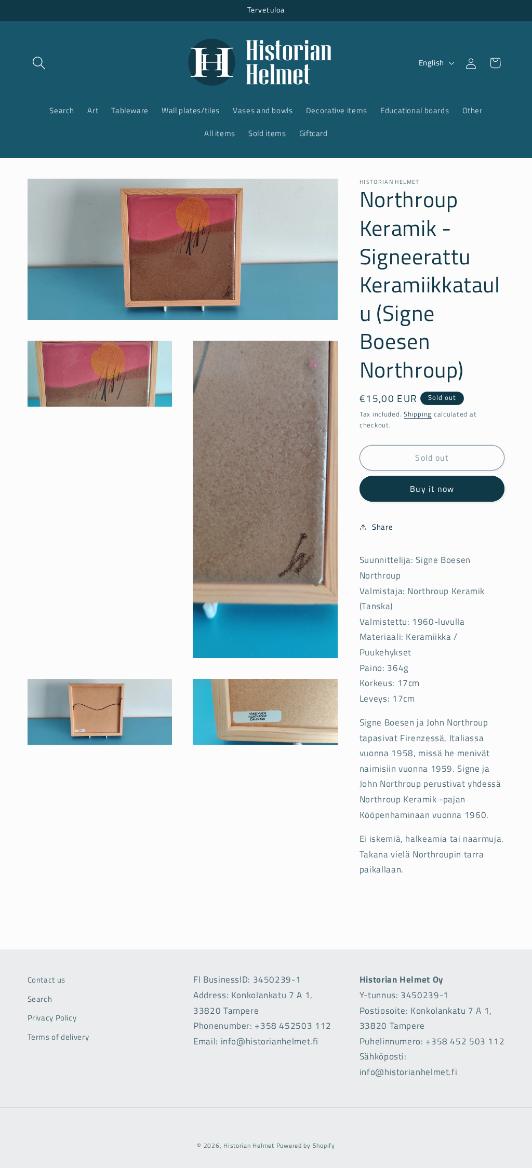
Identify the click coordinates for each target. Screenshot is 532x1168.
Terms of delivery (58, 1037)
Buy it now (432, 488)
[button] (39, 63)
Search (40, 999)
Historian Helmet (248, 1145)
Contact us (46, 980)
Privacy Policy (52, 1018)
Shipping (418, 414)
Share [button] (382, 527)
